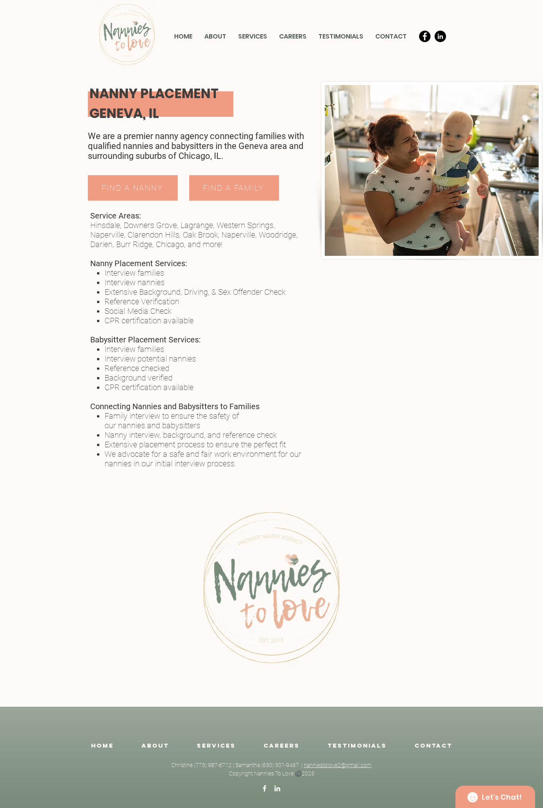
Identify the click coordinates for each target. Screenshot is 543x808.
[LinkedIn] (440, 36)
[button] (252, 36)
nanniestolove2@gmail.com (338, 765)
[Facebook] (425, 36)
